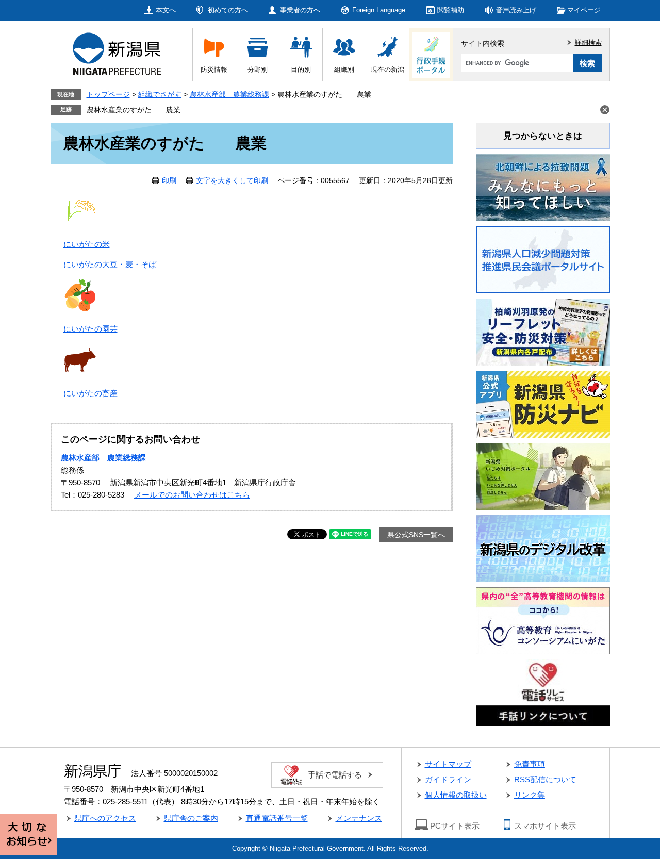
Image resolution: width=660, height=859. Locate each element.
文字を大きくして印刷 (232, 180)
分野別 (258, 69)
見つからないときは (542, 136)
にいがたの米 (86, 244)
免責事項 (529, 763)
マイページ (584, 10)
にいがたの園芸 (90, 328)
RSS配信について (545, 779)
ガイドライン (448, 779)
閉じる (604, 109)
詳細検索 (588, 42)
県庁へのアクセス (105, 818)
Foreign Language (378, 10)
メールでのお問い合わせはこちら (192, 494)
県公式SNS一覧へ (416, 535)
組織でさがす (160, 94)
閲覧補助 (450, 10)
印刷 (169, 180)
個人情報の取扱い (456, 794)
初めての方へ (228, 10)
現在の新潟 (387, 69)
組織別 (344, 69)
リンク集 (529, 794)
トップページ (108, 94)
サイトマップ (448, 763)
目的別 (301, 69)
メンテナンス (359, 818)
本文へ (166, 10)
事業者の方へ (300, 10)
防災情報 (214, 69)
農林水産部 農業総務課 (229, 94)
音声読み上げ (516, 10)
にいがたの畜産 (90, 393)
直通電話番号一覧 (277, 818)
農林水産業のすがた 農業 (133, 110)
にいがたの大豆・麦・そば (109, 264)
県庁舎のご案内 (191, 818)
